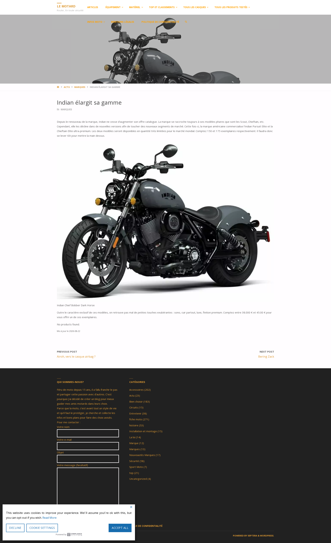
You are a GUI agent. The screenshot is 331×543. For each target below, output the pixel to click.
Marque (133, 443)
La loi (132, 437)
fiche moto (135, 419)
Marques (79, 87)
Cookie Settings (42, 528)
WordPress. (267, 535)
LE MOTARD (66, 6)
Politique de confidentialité (143, 525)
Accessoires (136, 389)
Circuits (133, 407)
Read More (49, 518)
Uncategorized (138, 478)
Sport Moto (136, 467)
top (131, 473)
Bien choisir (136, 401)
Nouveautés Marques (142, 455)
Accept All (120, 528)
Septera (252, 535)
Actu (67, 87)
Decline (15, 528)
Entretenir (135, 413)
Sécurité (134, 461)
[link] (186, 22)
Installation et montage (143, 431)
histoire (133, 425)
